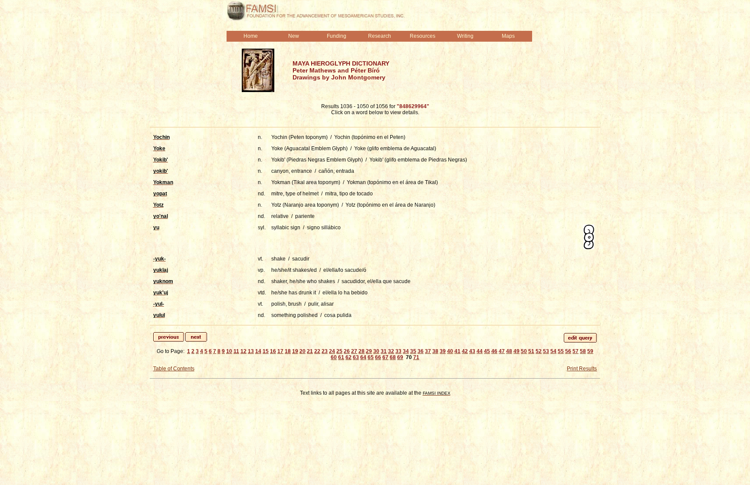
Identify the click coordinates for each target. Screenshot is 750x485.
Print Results (582, 369)
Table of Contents (173, 369)
